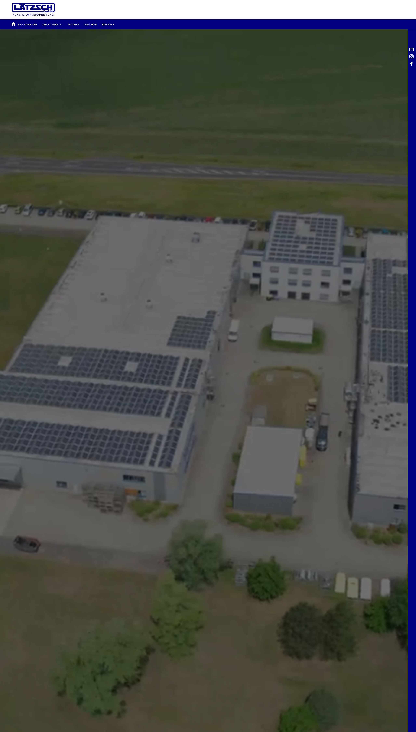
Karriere (91, 24)
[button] (52, 24)
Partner (73, 24)
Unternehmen (27, 24)
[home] (13, 24)
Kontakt (108, 24)
